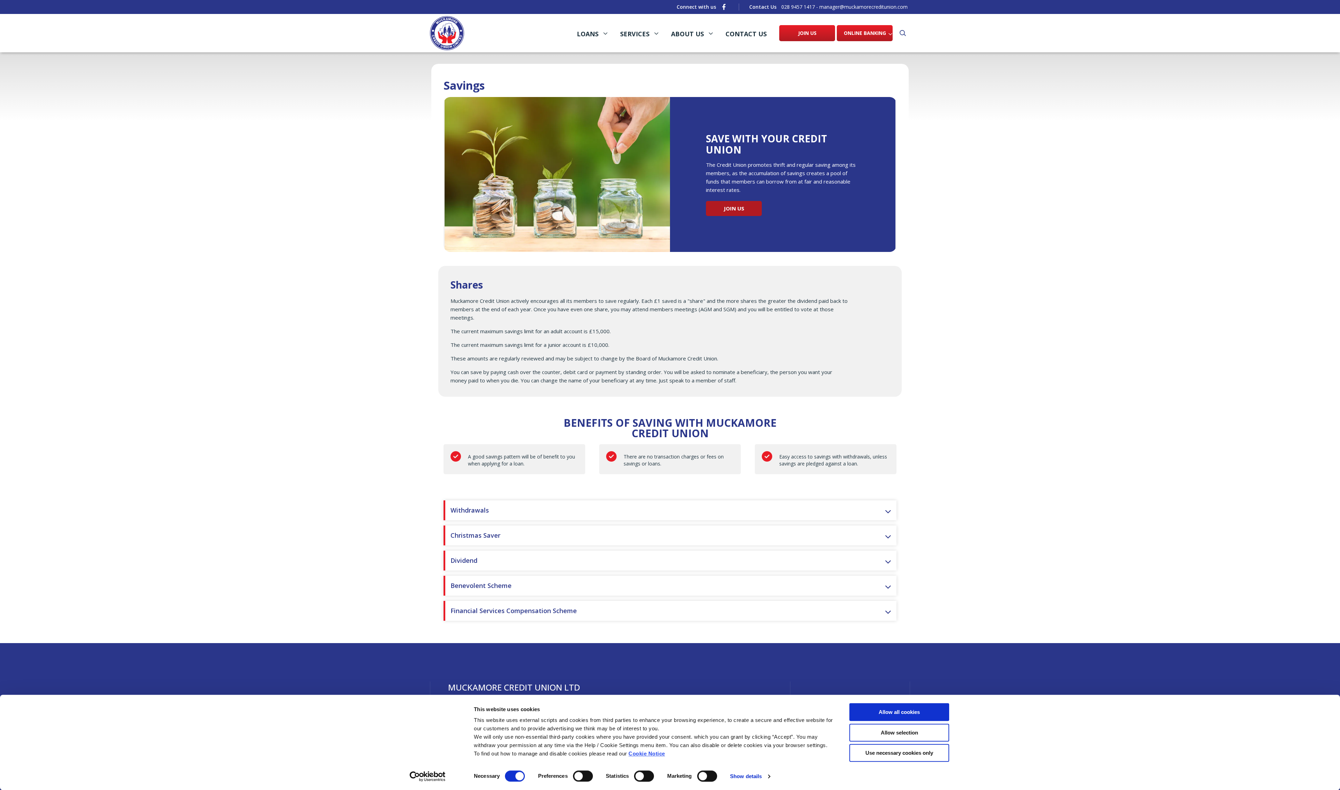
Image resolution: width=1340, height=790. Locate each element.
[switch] (583, 776)
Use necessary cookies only (899, 753)
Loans (587, 34)
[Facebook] (724, 7)
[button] (902, 33)
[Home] (447, 33)
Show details (746, 776)
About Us (687, 34)
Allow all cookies (899, 712)
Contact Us (746, 34)
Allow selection (899, 733)
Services (634, 34)
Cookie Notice (646, 754)
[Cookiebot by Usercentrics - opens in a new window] (427, 776)
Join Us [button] (734, 208)
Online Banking (865, 33)
